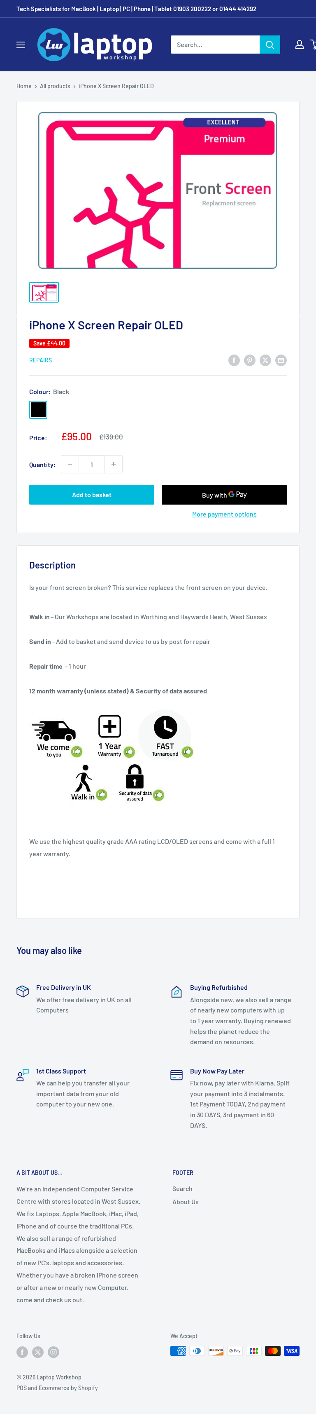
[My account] (299, 44)
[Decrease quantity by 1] (70, 464)
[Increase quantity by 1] (113, 464)
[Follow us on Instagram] (53, 1352)
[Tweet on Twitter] (265, 359)
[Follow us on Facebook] (22, 1352)
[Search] (270, 44)
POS (21, 1387)
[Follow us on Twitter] (38, 1352)
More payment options (224, 514)
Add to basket (92, 494)
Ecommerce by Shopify (68, 1387)
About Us (185, 1201)
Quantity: (42, 464)
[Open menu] (20, 45)
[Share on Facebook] (234, 359)
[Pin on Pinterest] (250, 359)
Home (24, 85)
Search (182, 1188)
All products (55, 85)
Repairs (40, 360)
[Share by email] (281, 359)
